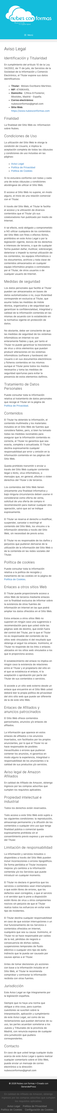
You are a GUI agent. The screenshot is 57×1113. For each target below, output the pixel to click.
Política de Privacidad (23, 167)
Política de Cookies (21, 170)
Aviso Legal (17, 163)
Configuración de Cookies (39, 1109)
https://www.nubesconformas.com (30, 110)
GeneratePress (28, 1086)
